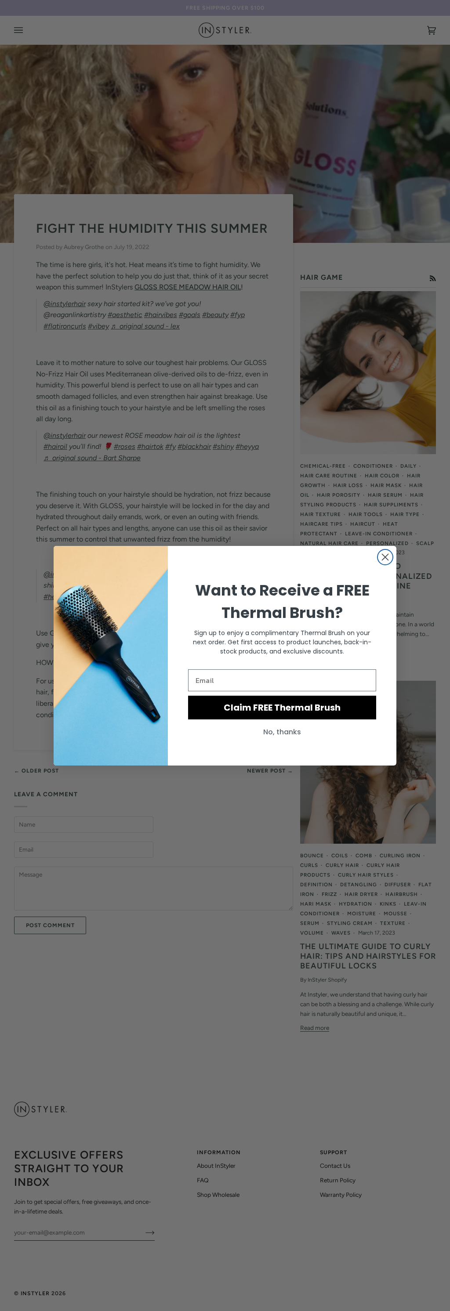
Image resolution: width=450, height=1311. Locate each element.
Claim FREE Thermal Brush (282, 707)
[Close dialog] (385, 557)
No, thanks (282, 732)
